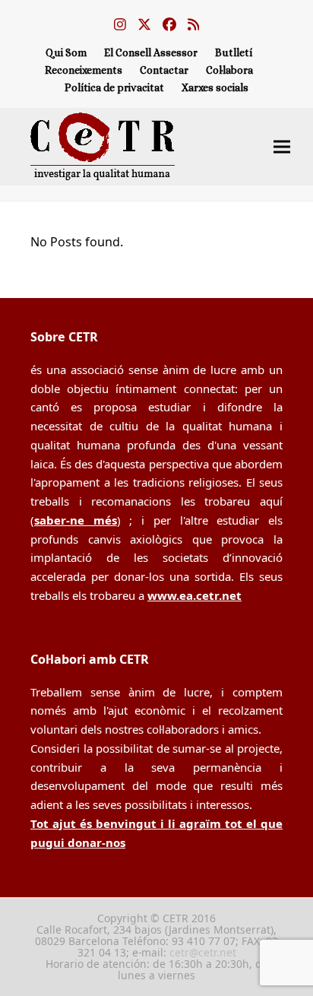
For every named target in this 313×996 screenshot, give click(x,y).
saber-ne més (75, 520)
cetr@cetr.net (202, 952)
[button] (281, 146)
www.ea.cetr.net (194, 595)
